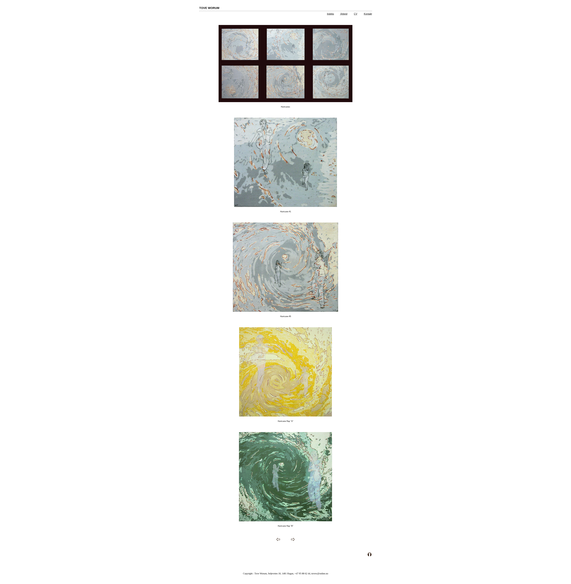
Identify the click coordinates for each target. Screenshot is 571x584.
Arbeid (343, 14)
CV (355, 14)
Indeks (330, 14)
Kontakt (368, 14)
